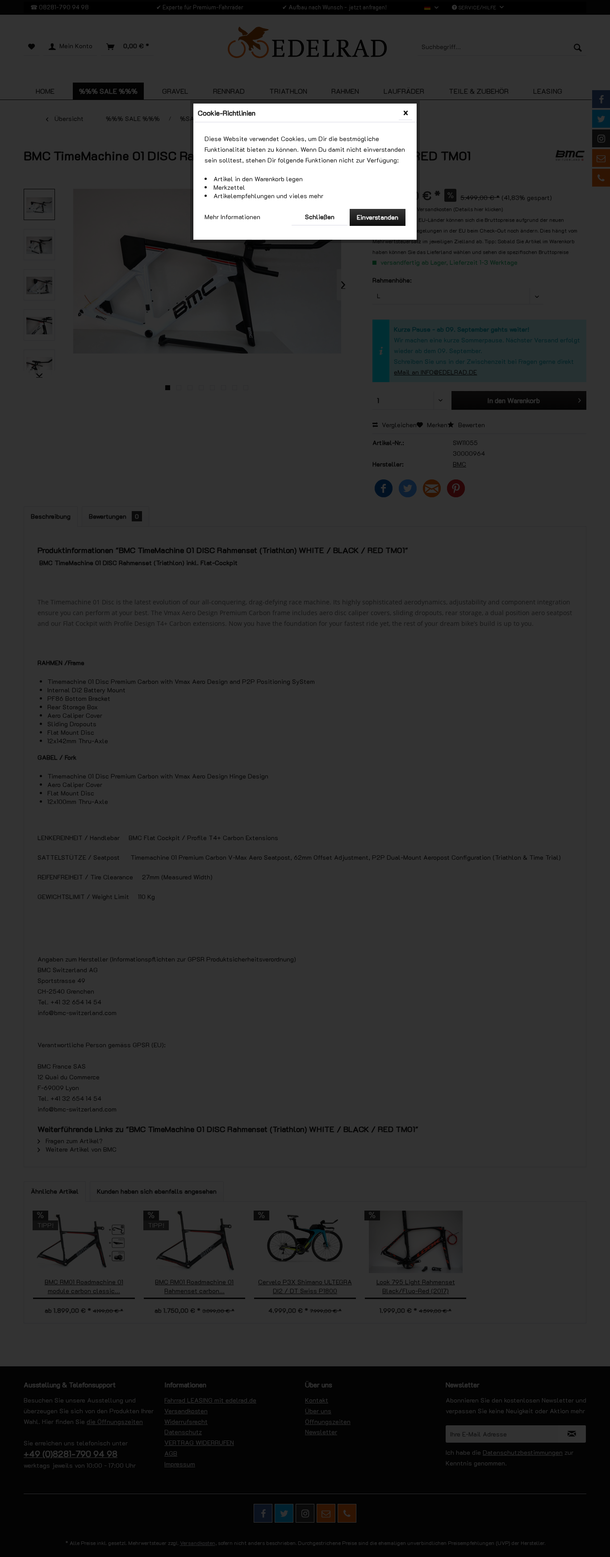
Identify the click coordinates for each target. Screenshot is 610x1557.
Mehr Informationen (232, 216)
